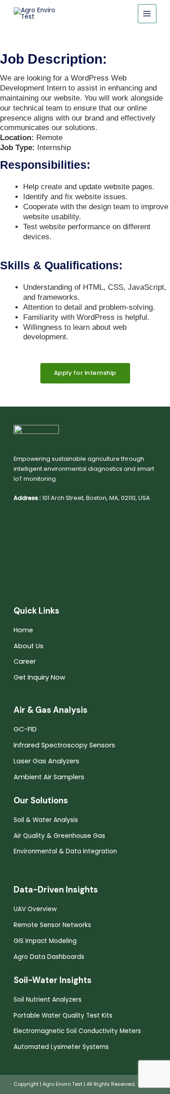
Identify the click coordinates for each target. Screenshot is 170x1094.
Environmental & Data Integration (65, 851)
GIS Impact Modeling (45, 941)
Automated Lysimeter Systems (61, 1047)
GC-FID (25, 729)
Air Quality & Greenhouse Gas (59, 836)
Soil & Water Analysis (46, 820)
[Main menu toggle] (147, 13)
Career (25, 661)
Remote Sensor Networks (52, 925)
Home (23, 630)
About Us (29, 645)
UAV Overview (35, 909)
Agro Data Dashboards (49, 957)
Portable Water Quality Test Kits (63, 1015)
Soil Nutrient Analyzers (48, 999)
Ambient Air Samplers (49, 776)
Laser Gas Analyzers (46, 761)
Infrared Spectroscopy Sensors (64, 745)
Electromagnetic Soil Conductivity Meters (77, 1031)
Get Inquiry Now (39, 677)
